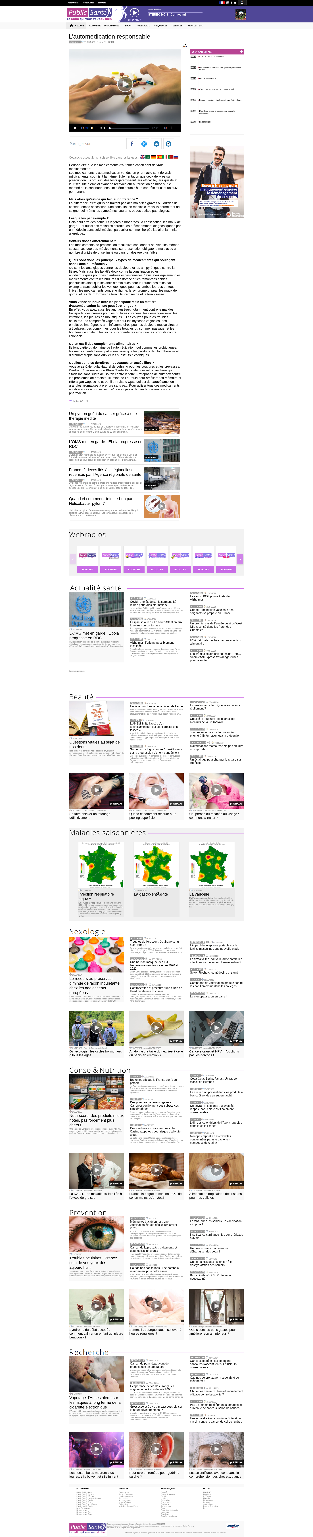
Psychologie (166, 1502)
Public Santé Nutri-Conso (86, 1504)
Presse (206, 1508)
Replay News (81, 1510)
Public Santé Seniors (85, 1494)
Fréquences (124, 1492)
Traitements (166, 1506)
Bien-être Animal (83, 1508)
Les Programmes (126, 1496)
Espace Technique (211, 1506)
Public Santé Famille (84, 1500)
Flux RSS (207, 1492)
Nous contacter (125, 1500)
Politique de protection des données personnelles (184, 1533)
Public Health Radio (84, 1506)
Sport (163, 1508)
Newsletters (208, 1500)
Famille (164, 1496)
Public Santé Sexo (84, 1502)
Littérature (165, 1512)
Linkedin (206, 1498)
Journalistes (208, 1504)
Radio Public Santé (84, 1492)
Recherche (123, 1498)
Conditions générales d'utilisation (151, 1533)
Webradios (123, 1504)
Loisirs (163, 1498)
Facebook (207, 1494)
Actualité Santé (125, 1502)
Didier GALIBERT (105, 42)
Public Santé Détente (85, 1496)
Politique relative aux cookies (215, 1533)
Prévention (165, 1500)
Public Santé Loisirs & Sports (88, 1498)
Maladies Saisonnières (128, 1506)
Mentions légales (131, 1533)
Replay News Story (84, 1514)
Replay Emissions (126, 1494)
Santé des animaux (169, 1516)
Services (206, 1502)
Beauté (164, 1492)
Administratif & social (169, 1510)
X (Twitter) (207, 1496)
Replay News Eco (83, 1512)
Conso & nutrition (168, 1494)
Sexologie (165, 1514)
